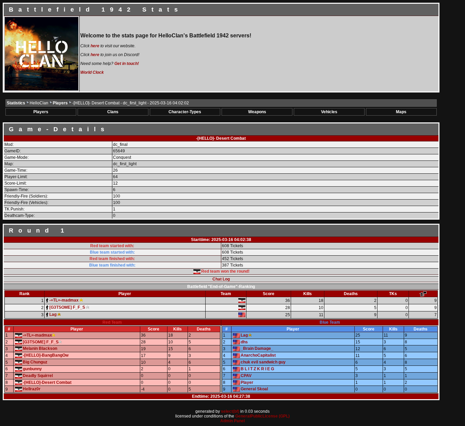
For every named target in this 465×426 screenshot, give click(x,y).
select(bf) (230, 411)
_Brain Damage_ (257, 348)
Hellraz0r (32, 389)
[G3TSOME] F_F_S (41, 342)
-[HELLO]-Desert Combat (47, 382)
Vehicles (329, 111)
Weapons (257, 111)
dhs (244, 342)
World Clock (92, 72)
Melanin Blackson (40, 348)
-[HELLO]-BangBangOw (45, 355)
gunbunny (32, 369)
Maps (401, 111)
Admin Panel (232, 421)
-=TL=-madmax (37, 335)
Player (247, 382)
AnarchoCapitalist (258, 355)
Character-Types (185, 111)
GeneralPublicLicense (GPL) (262, 416)
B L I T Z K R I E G (257, 369)
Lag (244, 335)
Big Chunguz (35, 362)
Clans (112, 111)
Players (61, 103)
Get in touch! (126, 63)
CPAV (246, 375)
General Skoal (254, 389)
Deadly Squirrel (38, 375)
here (95, 46)
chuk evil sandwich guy (263, 362)
